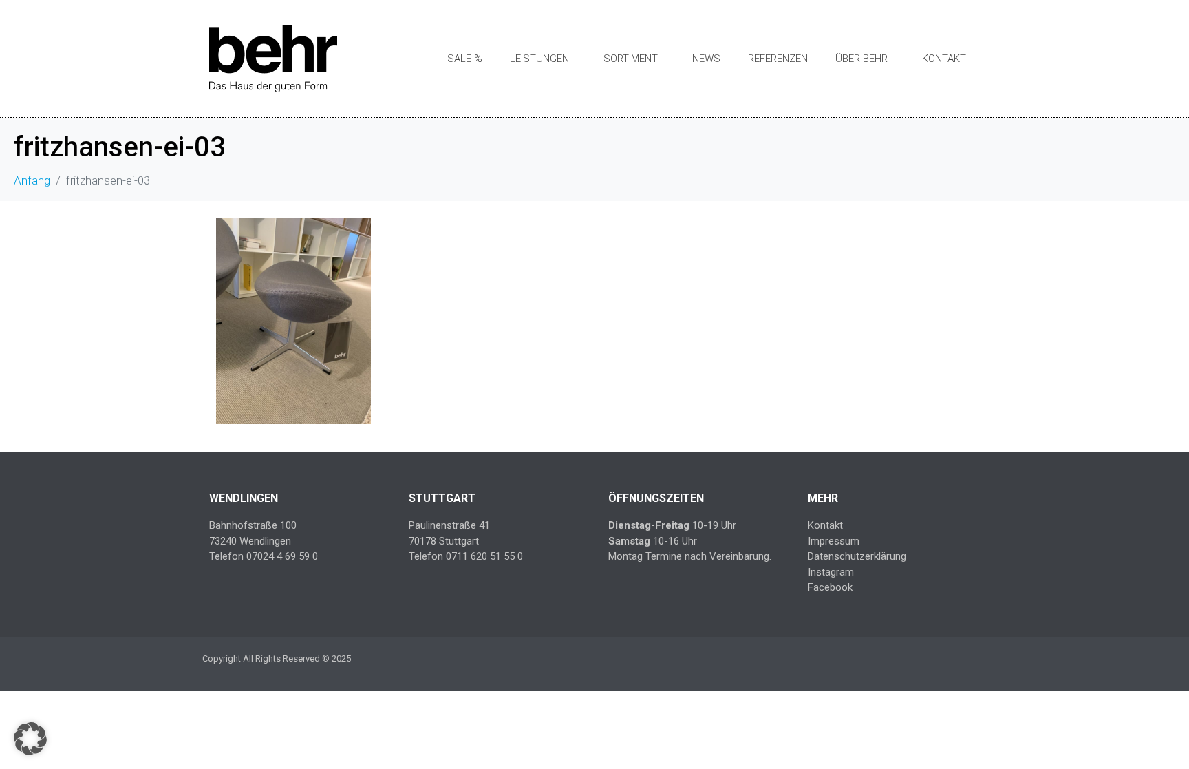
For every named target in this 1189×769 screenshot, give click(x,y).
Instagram (831, 572)
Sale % (464, 58)
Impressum (833, 541)
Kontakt (944, 58)
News (706, 58)
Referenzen (778, 58)
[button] (30, 738)
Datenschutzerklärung (857, 556)
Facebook (830, 587)
